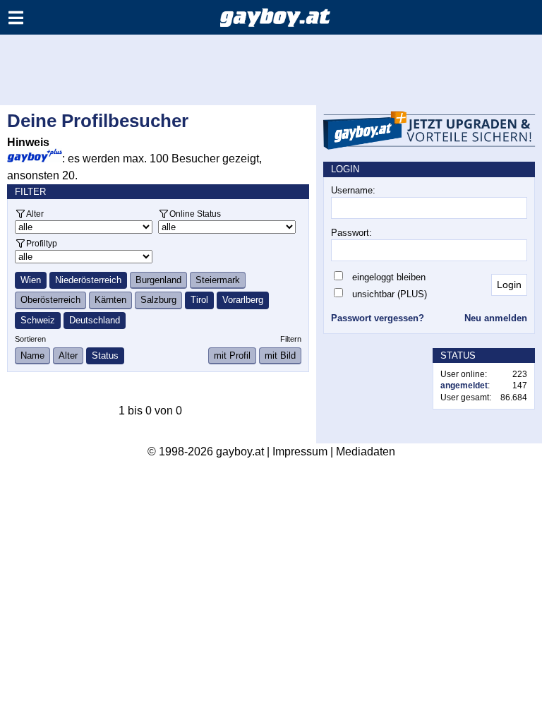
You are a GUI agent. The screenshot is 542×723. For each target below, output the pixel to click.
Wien (30, 280)
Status (105, 355)
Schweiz (37, 320)
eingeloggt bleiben (389, 277)
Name (32, 355)
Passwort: (351, 232)
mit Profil (232, 355)
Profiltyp (41, 243)
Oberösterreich (50, 299)
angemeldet (464, 385)
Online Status (195, 213)
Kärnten (110, 299)
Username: (353, 190)
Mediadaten (365, 452)
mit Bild (280, 355)
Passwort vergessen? (377, 318)
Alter (35, 213)
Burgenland (158, 280)
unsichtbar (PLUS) (389, 294)
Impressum (299, 452)
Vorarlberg (242, 299)
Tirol (199, 299)
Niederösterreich (88, 280)
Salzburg (158, 299)
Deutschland (94, 320)
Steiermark (217, 280)
